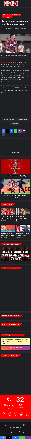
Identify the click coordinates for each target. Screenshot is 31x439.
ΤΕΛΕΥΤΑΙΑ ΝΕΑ (7, 17)
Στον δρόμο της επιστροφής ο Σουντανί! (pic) (22, 218)
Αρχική (5, 11)
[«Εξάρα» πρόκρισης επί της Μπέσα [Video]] (8, 211)
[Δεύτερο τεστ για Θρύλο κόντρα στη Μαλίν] (23, 228)
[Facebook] (3, 131)
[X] (7, 131)
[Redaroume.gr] (11, 3)
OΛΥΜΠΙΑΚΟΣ (9, 120)
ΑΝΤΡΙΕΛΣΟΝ (22, 120)
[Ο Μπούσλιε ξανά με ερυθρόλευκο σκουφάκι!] (8, 228)
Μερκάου (16, 123)
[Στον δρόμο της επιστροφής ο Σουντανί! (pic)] (23, 211)
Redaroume (16, 28)
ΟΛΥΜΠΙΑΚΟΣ (11, 11)
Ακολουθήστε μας (16, 347)
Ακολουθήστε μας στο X (11, 355)
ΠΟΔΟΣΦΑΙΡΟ (16, 14)
